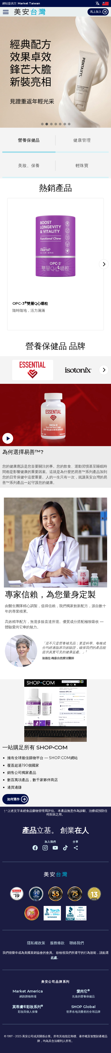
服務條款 (57, 943)
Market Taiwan (29, 3)
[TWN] (105, 3)
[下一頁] (104, 264)
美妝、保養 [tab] (29, 165)
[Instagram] (45, 847)
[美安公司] (29, 12)
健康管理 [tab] (82, 140)
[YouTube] (55, 847)
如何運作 (13, 799)
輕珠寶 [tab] (82, 165)
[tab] (32, 370)
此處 (54, 957)
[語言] (98, 3)
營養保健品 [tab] (29, 140)
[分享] (75, 847)
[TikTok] (65, 847)
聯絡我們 (76, 943)
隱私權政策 (36, 943)
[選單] (5, 12)
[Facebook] (35, 847)
